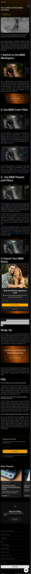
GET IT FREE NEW (15, 305)
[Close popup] (28, 262)
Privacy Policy (15, 309)
